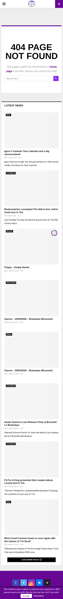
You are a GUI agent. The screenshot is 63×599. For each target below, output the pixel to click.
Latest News (13, 105)
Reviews (9, 231)
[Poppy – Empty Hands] (31, 247)
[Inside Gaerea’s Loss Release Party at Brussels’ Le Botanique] (31, 401)
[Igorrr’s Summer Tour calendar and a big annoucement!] (31, 130)
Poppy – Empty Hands (16, 267)
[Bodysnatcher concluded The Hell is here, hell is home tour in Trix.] (31, 189)
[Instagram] (31, 582)
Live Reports (11, 173)
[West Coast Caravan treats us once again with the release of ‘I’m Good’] (31, 517)
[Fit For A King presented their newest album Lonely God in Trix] (31, 459)
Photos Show (11, 282)
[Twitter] (23, 582)
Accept (26, 596)
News (8, 115)
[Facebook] (15, 582)
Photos (9, 334)
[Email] (39, 582)
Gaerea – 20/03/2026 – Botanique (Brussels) (28, 319)
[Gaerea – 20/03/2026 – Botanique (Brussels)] (31, 298)
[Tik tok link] (47, 582)
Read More (39, 596)
